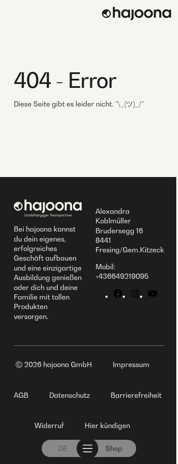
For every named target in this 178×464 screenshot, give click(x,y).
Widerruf (49, 425)
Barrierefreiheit (136, 395)
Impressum (131, 364)
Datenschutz (69, 395)
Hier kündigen (107, 425)
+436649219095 (122, 276)
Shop (113, 448)
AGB (21, 395)
